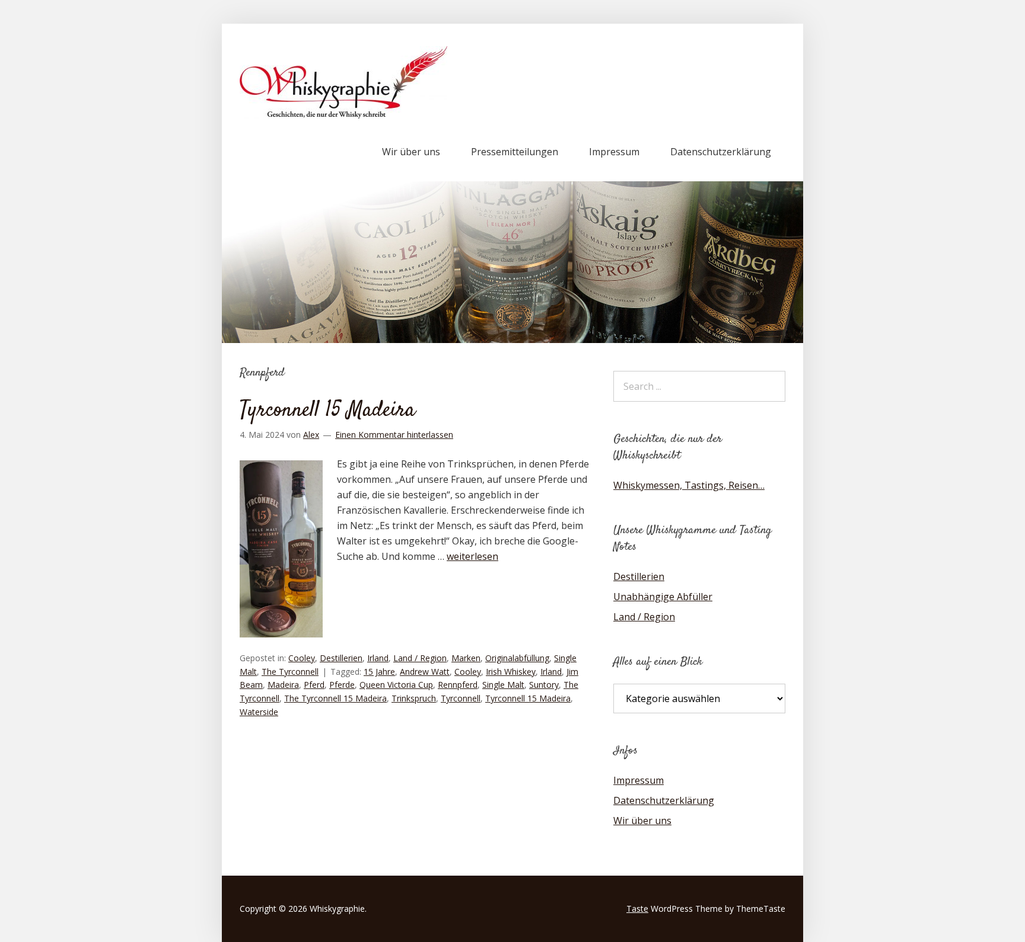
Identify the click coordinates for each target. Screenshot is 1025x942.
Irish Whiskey (511, 671)
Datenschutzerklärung (720, 151)
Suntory (544, 684)
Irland (378, 658)
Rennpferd (458, 684)
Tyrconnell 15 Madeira (327, 410)
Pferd (314, 684)
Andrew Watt (425, 671)
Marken (465, 658)
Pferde (342, 684)
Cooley (301, 658)
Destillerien (341, 658)
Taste (637, 908)
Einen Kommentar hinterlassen (394, 434)
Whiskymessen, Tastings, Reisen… (689, 485)
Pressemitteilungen (514, 151)
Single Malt (503, 684)
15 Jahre (379, 671)
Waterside (259, 711)
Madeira (283, 684)
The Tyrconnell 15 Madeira (335, 698)
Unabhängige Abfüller (662, 596)
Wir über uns (411, 151)
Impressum (614, 151)
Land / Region (420, 658)
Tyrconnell (460, 698)
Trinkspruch (413, 698)
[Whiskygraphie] (343, 115)
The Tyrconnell (290, 671)
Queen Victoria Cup (396, 684)
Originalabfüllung (517, 658)
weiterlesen (472, 556)
